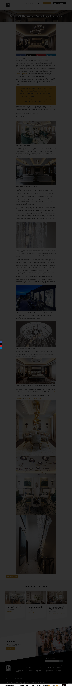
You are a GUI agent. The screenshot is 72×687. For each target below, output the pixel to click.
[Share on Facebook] (1, 342)
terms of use (50, 685)
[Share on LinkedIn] (1, 348)
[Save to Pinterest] (1, 346)
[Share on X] (1, 344)
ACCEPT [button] (63, 685)
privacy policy (57, 685)
